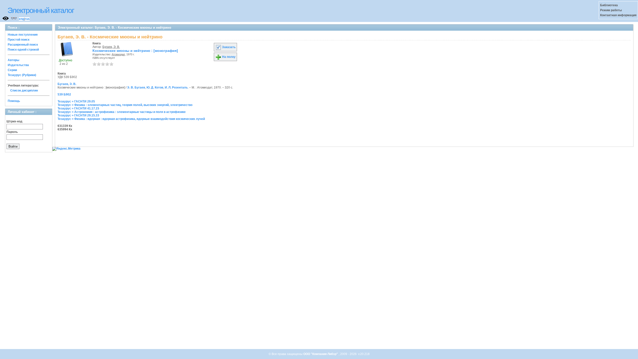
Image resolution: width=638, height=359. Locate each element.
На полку (228, 57)
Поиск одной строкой (23, 49)
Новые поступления (23, 34)
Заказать (228, 47)
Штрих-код (14, 121)
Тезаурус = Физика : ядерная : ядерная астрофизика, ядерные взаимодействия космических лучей (131, 119)
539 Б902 (64, 94)
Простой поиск (18, 39)
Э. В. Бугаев (136, 87)
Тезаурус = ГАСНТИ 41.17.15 (78, 108)
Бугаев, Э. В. (111, 47)
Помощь (14, 101)
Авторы (13, 60)
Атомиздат (118, 54)
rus (27, 19)
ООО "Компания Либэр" (321, 354)
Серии (12, 70)
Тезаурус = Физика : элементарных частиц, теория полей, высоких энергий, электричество (125, 105)
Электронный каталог (40, 10)
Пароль (12, 132)
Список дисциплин (24, 90)
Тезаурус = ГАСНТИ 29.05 (76, 101)
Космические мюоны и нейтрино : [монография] (135, 51)
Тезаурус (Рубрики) (22, 75)
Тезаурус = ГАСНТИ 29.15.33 (78, 115)
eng (21, 19)
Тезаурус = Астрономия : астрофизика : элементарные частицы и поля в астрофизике (122, 112)
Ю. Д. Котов (155, 87)
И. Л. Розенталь (176, 87)
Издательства (18, 65)
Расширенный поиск (23, 44)
